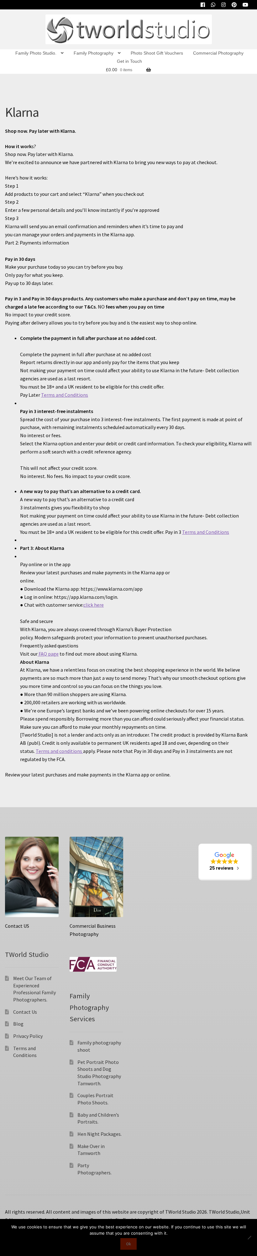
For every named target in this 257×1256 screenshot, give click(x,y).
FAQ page (48, 654)
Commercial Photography (218, 53)
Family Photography (93, 53)
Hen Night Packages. (99, 1134)
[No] (249, 1237)
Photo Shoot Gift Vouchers (157, 53)
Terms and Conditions (64, 395)
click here (93, 605)
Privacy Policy (28, 1036)
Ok (128, 1244)
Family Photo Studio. (35, 53)
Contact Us (25, 1012)
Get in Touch (129, 61)
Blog (18, 1024)
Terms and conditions (59, 751)
